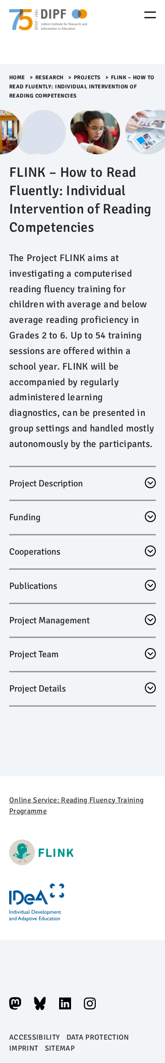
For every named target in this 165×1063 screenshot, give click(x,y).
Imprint (23, 1048)
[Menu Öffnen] (150, 15)
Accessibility (34, 1037)
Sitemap (60, 1048)
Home (17, 77)
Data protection (97, 1037)
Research (49, 77)
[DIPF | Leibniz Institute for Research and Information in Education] (48, 32)
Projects (87, 77)
